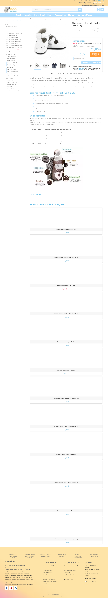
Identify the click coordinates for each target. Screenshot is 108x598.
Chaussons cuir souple (11, 26)
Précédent (31, 66)
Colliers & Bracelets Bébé (12, 76)
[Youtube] (11, 588)
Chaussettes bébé (11, 73)
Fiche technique (74, 73)
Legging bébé (9, 67)
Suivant (69, 66)
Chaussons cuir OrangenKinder (14, 45)
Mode (6, 24)
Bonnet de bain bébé (11, 82)
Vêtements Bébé (10, 58)
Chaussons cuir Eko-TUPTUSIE (14, 47)
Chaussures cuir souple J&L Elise (66, 342)
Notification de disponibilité (91, 63)
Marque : (75, 54)
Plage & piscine (9, 78)
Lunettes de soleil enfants (12, 91)
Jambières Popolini (12, 65)
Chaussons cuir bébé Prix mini (14, 39)
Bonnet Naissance (11, 56)
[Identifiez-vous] (98, 9)
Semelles (8, 51)
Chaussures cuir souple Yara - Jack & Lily (66, 539)
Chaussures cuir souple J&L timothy (66, 229)
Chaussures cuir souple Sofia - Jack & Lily (66, 314)
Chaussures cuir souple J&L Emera (66, 454)
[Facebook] (6, 588)
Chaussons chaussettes (12, 43)
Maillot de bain (10, 80)
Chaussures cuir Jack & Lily (13, 49)
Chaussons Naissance (11, 29)
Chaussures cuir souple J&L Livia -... (66, 285)
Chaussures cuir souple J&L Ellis (66, 370)
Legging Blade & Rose (12, 71)
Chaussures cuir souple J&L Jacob (66, 511)
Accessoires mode (10, 54)
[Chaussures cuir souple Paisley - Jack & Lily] (37, 66)
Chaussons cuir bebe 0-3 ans (13, 31)
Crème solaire (10, 86)
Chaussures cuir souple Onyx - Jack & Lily (66, 482)
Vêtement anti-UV (11, 84)
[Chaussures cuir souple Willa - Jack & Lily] (54, 66)
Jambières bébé (10, 60)
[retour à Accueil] (30, 19)
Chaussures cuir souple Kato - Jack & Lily (66, 257)
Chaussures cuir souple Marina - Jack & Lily (66, 398)
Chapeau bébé (10, 88)
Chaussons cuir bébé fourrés (13, 41)
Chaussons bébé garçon (12, 37)
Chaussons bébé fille (11, 35)
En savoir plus (57, 73)
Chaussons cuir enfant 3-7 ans (14, 33)
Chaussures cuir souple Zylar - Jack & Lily (66, 426)
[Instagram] (15, 588)
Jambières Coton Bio (12, 62)
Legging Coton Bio (12, 69)
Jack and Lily (82, 54)
